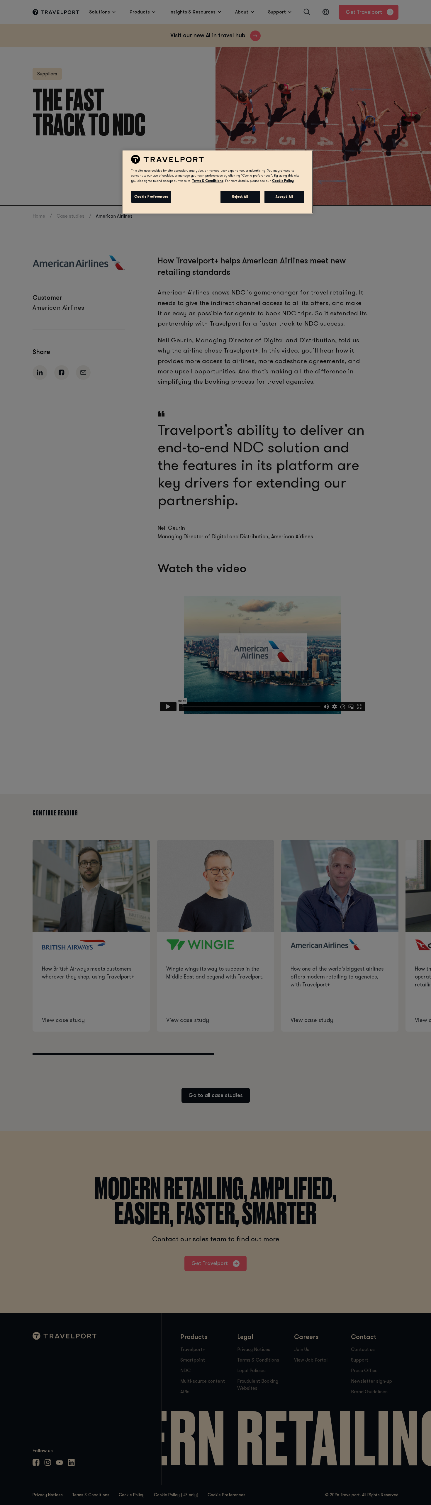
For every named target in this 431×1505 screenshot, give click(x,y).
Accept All (284, 196)
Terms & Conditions (207, 181)
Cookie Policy (283, 181)
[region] (217, 181)
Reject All (240, 196)
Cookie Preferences (151, 196)
